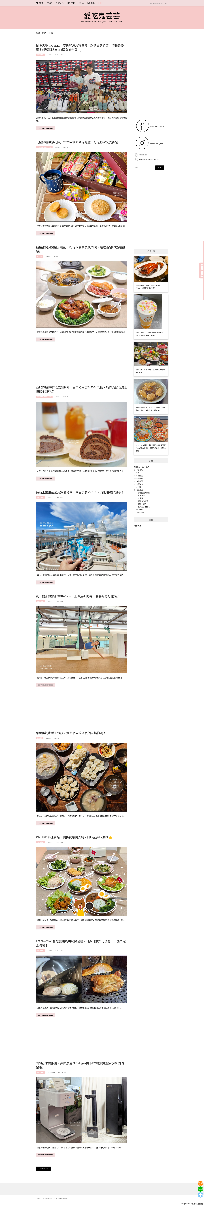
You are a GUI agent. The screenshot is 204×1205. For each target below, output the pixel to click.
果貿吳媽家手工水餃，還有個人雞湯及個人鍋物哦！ (71, 733)
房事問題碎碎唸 (144, 493)
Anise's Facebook (157, 126)
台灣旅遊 (139, 481)
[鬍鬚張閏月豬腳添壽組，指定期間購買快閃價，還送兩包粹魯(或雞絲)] (81, 294)
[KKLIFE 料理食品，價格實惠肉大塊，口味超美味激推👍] (81, 881)
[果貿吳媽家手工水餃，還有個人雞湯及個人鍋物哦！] (81, 777)
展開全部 (137, 467)
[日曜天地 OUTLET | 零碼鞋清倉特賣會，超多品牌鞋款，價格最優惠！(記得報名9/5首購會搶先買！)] (81, 86)
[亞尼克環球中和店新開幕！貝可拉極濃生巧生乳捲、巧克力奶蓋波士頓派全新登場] (81, 434)
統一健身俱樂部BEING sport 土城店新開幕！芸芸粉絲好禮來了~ (78, 596)
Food (50, 3)
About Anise (143, 155)
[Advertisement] (81, 367)
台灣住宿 (139, 478)
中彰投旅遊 (40, 55)
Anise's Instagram (156, 144)
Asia (81, 3)
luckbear (51, 1072)
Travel (60, 3)
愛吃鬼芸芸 (102, 16)
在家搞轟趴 (40, 842)
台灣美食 (139, 484)
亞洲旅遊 (139, 475)
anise (50, 55)
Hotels (71, 3)
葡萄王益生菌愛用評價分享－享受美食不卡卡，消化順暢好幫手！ (80, 492)
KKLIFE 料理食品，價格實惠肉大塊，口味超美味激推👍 (74, 837)
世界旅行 (139, 470)
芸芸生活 (139, 490)
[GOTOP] (200, 1195)
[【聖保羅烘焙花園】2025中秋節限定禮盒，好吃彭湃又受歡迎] (81, 186)
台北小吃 (39, 256)
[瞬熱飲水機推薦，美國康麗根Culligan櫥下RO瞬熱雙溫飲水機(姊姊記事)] (81, 1110)
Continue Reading (45, 128)
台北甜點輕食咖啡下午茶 (44, 147)
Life (100, 3)
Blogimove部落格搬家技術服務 (192, 1204)
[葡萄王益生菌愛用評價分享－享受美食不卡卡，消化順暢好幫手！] (81, 536)
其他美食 (39, 738)
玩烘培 (140, 498)
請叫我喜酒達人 (144, 507)
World (91, 3)
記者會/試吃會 (143, 501)
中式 (137, 473)
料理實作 (141, 495)
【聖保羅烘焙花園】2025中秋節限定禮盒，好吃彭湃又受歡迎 (77, 142)
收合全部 (145, 467)
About (39, 3)
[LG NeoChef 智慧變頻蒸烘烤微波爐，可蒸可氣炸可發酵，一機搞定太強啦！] (81, 979)
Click (201, 270)
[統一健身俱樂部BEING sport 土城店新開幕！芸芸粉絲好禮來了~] (81, 639)
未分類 (138, 487)
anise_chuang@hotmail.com (149, 159)
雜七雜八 (141, 512)
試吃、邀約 (40, 497)
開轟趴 (140, 509)
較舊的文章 (44, 1168)
